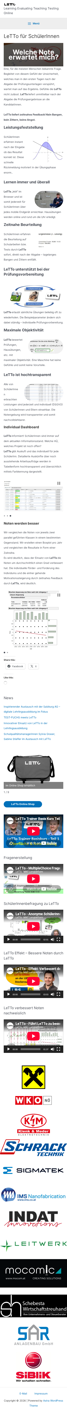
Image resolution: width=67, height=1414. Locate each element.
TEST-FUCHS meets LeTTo (20, 717)
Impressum (41, 1393)
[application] (33, 926)
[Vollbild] (58, 939)
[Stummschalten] (52, 939)
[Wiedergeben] (8, 939)
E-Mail (23, 1393)
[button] (58, 483)
